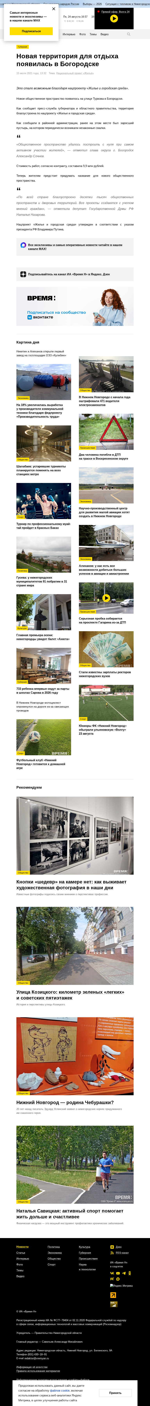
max (118, 1279)
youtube (118, 1273)
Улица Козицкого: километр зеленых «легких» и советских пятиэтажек (70, 991)
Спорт (51, 1264)
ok (130, 1273)
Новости (22, 1246)
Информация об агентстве (31, 1367)
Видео (20, 1276)
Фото (19, 1264)
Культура (84, 1246)
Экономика (55, 1252)
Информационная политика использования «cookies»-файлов (52, 1379)
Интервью (22, 1258)
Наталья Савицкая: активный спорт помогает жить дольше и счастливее (69, 1210)
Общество (54, 1258)
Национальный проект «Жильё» (75, 73)
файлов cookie (60, 1390)
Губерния (22, 47)
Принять (115, 1392)
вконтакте (112, 1273)
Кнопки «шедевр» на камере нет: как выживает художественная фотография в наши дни (71, 881)
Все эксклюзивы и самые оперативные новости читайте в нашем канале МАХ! (75, 246)
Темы (19, 1270)
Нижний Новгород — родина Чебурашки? (65, 1098)
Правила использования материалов (38, 1371)
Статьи (20, 1252)
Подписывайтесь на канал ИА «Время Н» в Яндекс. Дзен (69, 274)
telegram (124, 1273)
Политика (54, 1246)
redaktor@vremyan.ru (36, 1358)
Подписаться (31, 31)
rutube (112, 1279)
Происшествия (88, 1258)
